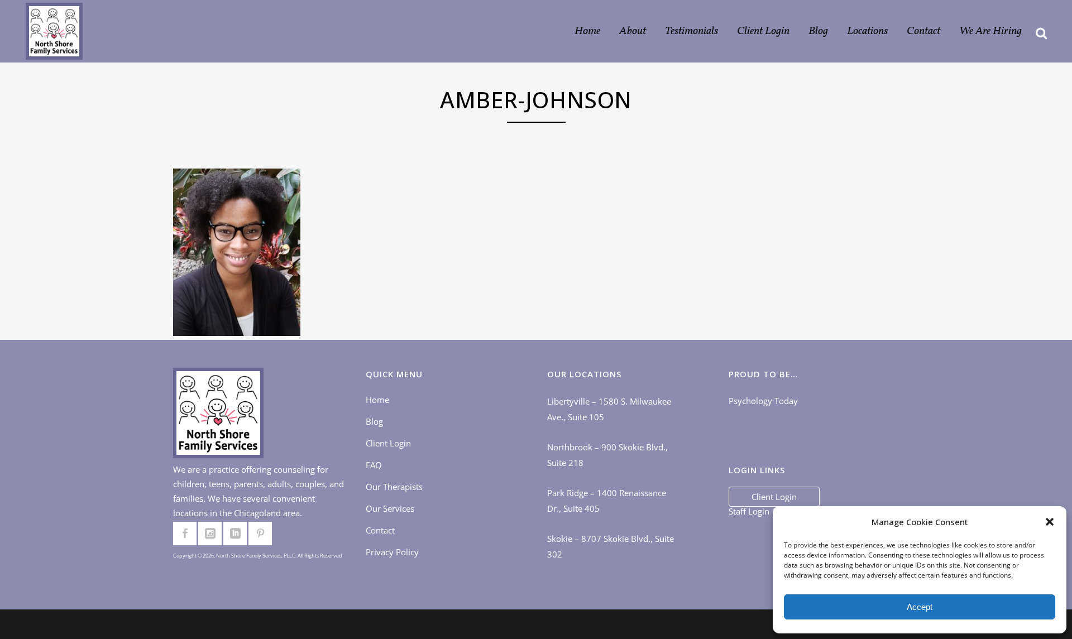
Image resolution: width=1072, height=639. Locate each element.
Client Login (388, 443)
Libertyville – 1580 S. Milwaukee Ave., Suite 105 (609, 409)
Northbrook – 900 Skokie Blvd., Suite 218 (607, 454)
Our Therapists (394, 486)
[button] (1049, 521)
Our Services (390, 508)
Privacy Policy (392, 552)
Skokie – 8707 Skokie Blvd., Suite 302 (610, 546)
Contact (380, 530)
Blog (374, 421)
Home (377, 399)
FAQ (374, 464)
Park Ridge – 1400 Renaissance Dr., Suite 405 (606, 500)
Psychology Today (763, 400)
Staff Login (749, 511)
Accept (919, 607)
